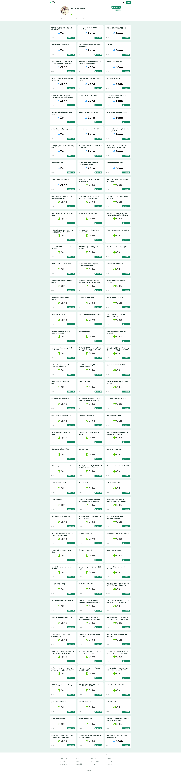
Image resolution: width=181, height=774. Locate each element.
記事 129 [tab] (62, 19)
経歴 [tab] (76, 19)
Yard (54, 2)
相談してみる (117, 7)
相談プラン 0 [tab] (83, 19)
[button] (118, 10)
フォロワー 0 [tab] (69, 19)
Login (128, 2)
